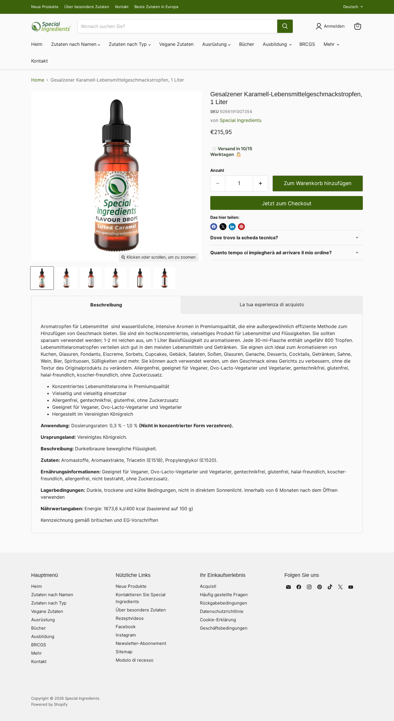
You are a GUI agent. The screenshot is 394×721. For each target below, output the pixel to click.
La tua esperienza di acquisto (272, 304)
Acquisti (208, 586)
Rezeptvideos (130, 618)
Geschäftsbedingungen (223, 628)
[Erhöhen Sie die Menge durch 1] (260, 183)
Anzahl (217, 170)
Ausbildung (275, 44)
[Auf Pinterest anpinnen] (241, 226)
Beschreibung (106, 305)
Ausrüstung (215, 44)
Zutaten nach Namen (74, 44)
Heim (36, 44)
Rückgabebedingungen (223, 603)
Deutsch (350, 6)
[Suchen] (285, 26)
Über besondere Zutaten (86, 7)
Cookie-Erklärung (218, 619)
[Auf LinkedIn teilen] (232, 226)
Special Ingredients (240, 120)
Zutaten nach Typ (128, 44)
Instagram (126, 635)
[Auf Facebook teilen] (213, 226)
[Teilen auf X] (222, 226)
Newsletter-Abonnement (141, 643)
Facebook (126, 626)
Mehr (330, 44)
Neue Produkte (45, 7)
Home (37, 79)
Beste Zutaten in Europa (156, 7)
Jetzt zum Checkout (287, 203)
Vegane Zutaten (176, 44)
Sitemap (124, 651)
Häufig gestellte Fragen (224, 594)
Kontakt (122, 7)
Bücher (246, 44)
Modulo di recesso (134, 660)
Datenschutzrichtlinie (221, 611)
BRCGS (307, 44)
